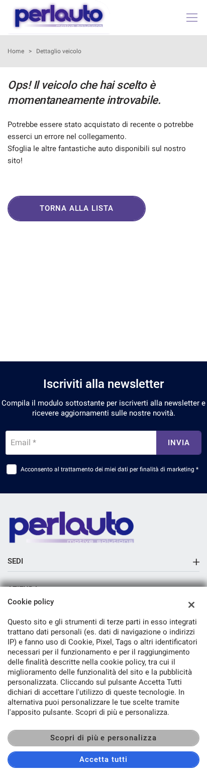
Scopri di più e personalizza (103, 737)
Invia (179, 442)
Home (16, 51)
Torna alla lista (77, 208)
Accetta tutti (103, 759)
